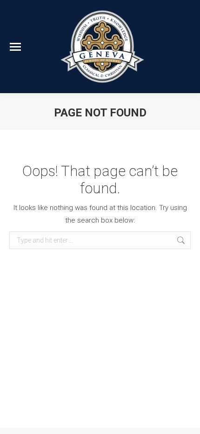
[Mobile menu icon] (15, 47)
